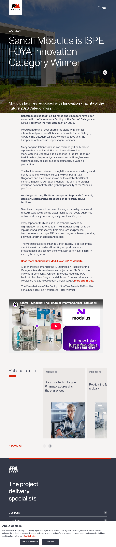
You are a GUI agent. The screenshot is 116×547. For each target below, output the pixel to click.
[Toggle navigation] (103, 7)
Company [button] (14, 512)
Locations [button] (14, 520)
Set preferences (30, 541)
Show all (15, 446)
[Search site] (99, 7)
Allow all (50, 541)
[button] (50, 446)
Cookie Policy (29, 536)
